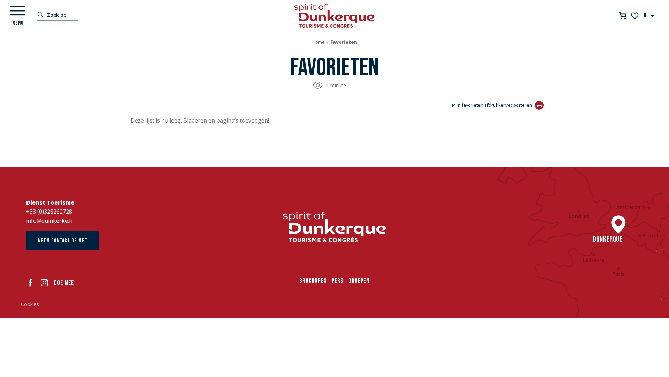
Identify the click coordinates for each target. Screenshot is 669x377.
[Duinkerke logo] (334, 227)
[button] (649, 15)
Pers (337, 280)
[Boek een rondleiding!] (623, 15)
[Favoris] (635, 16)
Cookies (30, 304)
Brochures (312, 280)
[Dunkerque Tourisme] (334, 15)
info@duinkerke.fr (50, 220)
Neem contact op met (62, 240)
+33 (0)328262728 (49, 211)
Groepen (358, 280)
